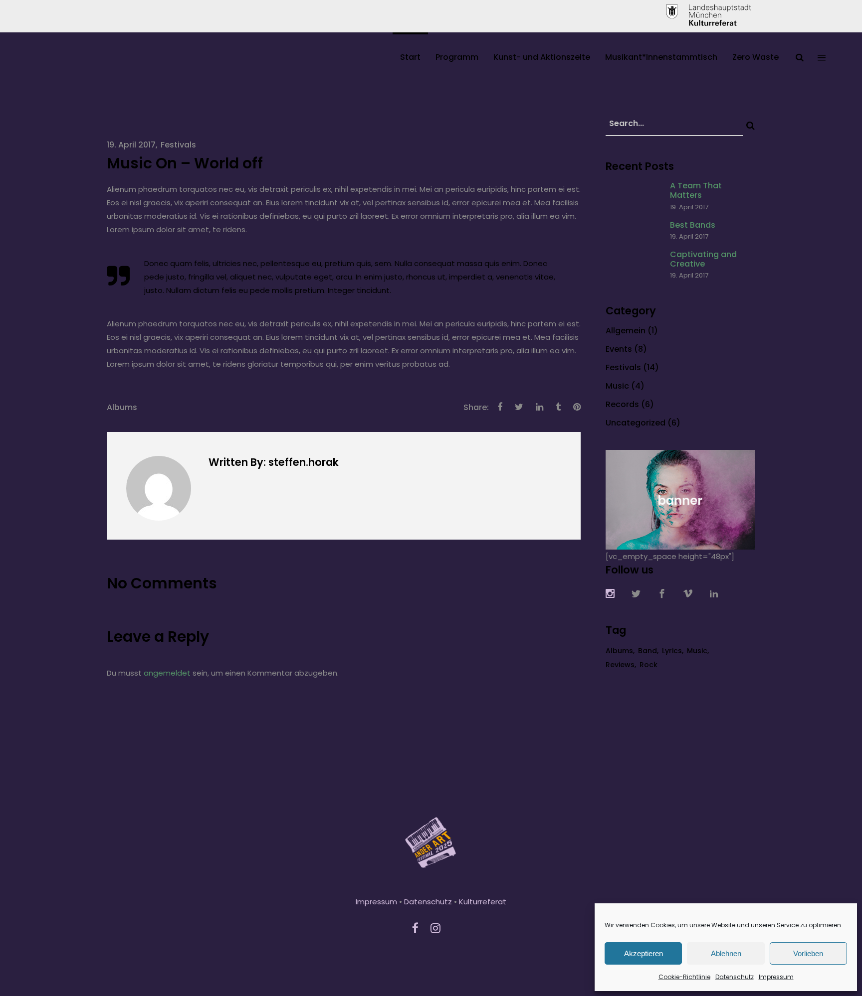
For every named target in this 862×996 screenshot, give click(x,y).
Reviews (620, 665)
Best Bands (692, 225)
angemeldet (167, 673)
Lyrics (672, 651)
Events (619, 349)
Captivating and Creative (703, 259)
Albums (122, 407)
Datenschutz (734, 977)
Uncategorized (635, 422)
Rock (648, 665)
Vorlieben (808, 953)
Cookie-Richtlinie (684, 977)
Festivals (178, 144)
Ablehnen (726, 953)
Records (622, 404)
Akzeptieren (643, 953)
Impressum (776, 977)
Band (647, 651)
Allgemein (626, 330)
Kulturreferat (482, 901)
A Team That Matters (696, 190)
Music (617, 386)
